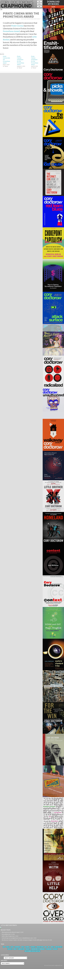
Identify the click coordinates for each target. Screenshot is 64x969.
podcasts (10, 949)
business (27, 946)
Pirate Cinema (37, 19)
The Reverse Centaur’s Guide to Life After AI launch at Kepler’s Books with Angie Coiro (23, 940)
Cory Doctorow (30, 19)
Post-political (5, 934)
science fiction (21, 949)
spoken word (49, 949)
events (52, 946)
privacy (14, 949)
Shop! (53, 7)
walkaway (55, 949)
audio (12, 946)
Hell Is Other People (7, 936)
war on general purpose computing (32, 951)
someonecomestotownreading (38, 949)
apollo (7, 946)
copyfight (33, 946)
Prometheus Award (11, 31)
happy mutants (58, 946)
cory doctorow (40, 946)
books (22, 946)
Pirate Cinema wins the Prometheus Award (21, 14)
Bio (39, 1)
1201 (4, 946)
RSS (39, 6)
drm (46, 946)
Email (39, 4)
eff (48, 946)
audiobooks (17, 946)
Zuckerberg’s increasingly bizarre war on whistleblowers (16, 938)
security (28, 949)
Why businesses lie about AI (9, 932)
